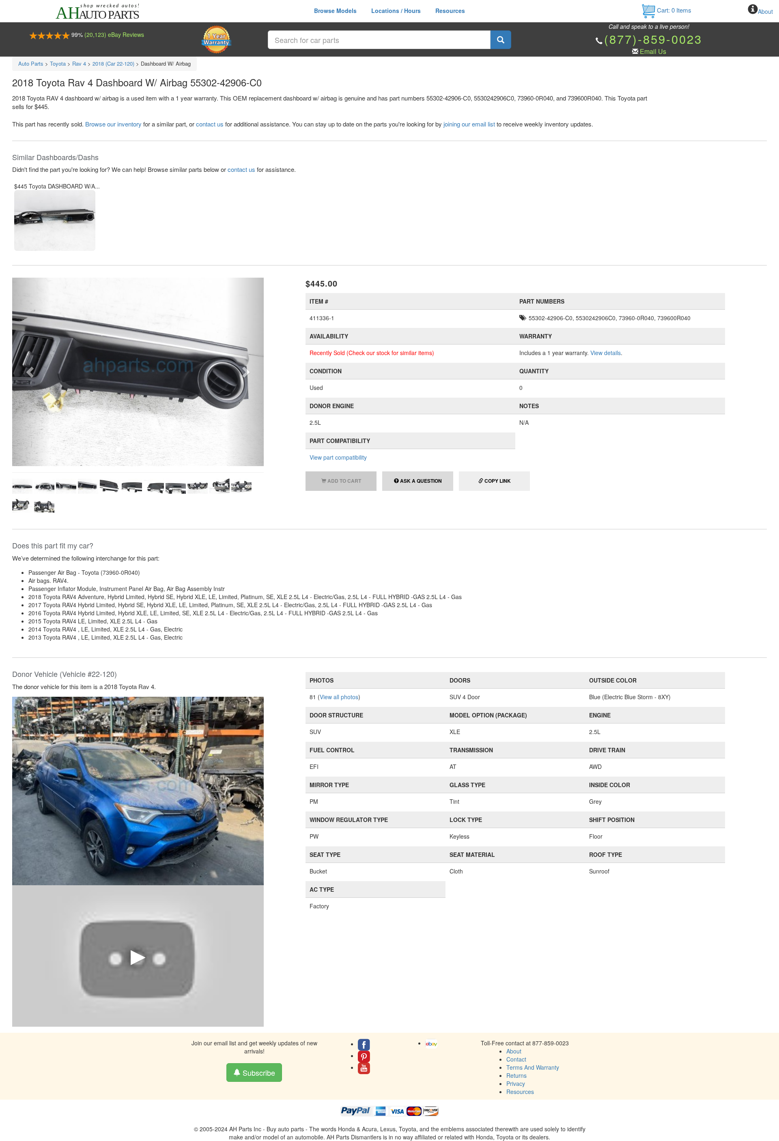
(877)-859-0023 (653, 38)
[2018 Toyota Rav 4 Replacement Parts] (138, 790)
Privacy (515, 1083)
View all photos (339, 697)
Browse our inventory (113, 124)
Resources (450, 10)
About (765, 11)
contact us (210, 124)
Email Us (653, 51)
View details (605, 353)
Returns (516, 1075)
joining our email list (469, 124)
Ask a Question (420, 480)
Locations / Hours (396, 10)
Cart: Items (673, 10)
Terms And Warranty (532, 1067)
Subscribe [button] (258, 1072)
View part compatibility (338, 457)
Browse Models (335, 10)
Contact (516, 1059)
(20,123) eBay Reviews (114, 34)
